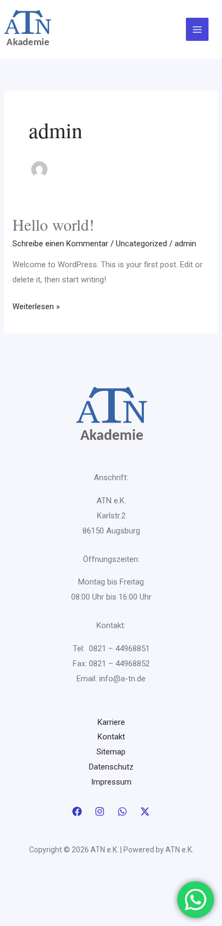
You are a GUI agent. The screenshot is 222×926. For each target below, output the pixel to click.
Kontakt (111, 737)
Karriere (111, 722)
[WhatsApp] (122, 811)
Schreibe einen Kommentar (60, 243)
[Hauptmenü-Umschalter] (197, 29)
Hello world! (53, 224)
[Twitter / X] (145, 811)
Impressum (111, 782)
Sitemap (111, 752)
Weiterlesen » (36, 305)
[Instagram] (100, 811)
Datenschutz (111, 767)
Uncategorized (141, 243)
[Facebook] (77, 811)
